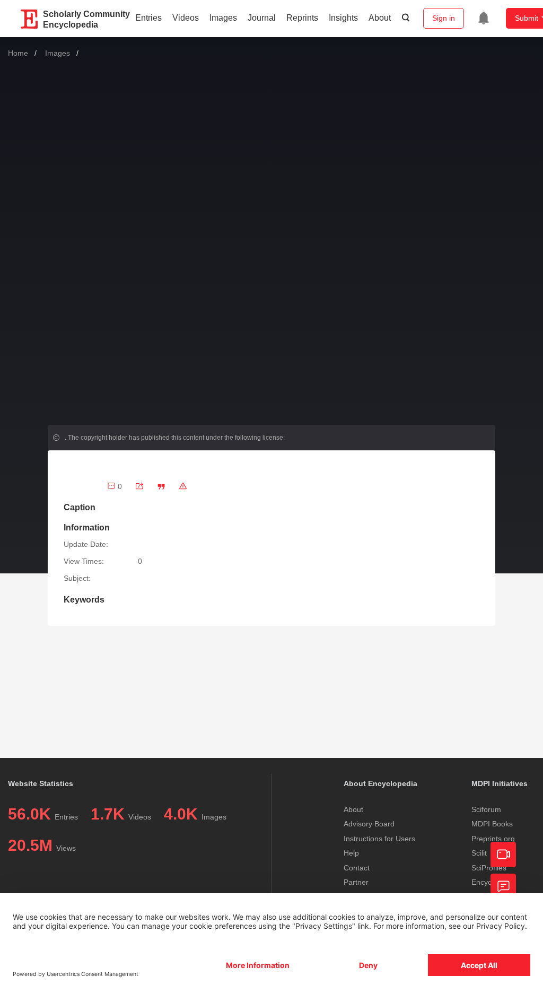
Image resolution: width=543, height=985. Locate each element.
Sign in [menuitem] (443, 18)
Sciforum (486, 809)
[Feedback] (503, 886)
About (380, 17)
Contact (357, 868)
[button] (161, 486)
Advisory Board (369, 824)
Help (351, 853)
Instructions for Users (379, 838)
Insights (343, 17)
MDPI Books (492, 824)
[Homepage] (29, 19)
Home (18, 53)
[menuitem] (483, 18)
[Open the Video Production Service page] (503, 854)
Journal (262, 17)
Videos (185, 17)
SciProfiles (488, 868)
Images (223, 17)
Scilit (479, 853)
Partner (356, 882)
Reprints (302, 17)
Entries (148, 17)
